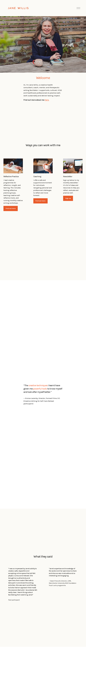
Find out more (11, 208)
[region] (43, 584)
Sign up (68, 198)
